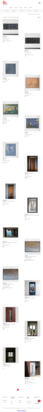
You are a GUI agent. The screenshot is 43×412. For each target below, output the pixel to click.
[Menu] (38, 3)
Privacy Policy (29, 403)
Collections (4, 402)
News (11, 401)
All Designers (5, 400)
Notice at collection (21, 410)
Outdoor (30, 7)
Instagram (20, 402)
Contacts (20, 400)
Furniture (11, 7)
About (12, 403)
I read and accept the (37, 403)
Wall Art (16, 7)
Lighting (25, 7)
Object (21, 7)
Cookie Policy (29, 401)
